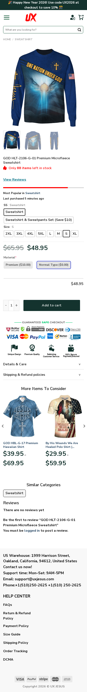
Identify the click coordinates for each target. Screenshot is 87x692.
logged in (32, 530)
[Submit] (79, 30)
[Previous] (10, 88)
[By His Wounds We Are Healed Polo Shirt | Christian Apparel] (65, 416)
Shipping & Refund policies (24, 374)
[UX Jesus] (31, 17)
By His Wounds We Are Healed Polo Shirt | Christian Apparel (62, 445)
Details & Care (14, 364)
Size (7, 227)
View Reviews (14, 179)
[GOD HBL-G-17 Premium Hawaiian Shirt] (22, 416)
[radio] (14, 212)
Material (10, 257)
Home (7, 39)
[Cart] (81, 17)
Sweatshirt (24, 39)
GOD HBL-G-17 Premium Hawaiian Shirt (20, 445)
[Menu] (6, 17)
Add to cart (51, 305)
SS (5, 205)
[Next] (77, 88)
